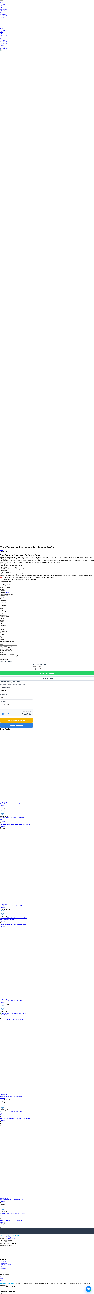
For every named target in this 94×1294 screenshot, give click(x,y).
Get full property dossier (16, 720)
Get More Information (47, 678)
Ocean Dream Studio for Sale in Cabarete (12, 804)
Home (2, 45)
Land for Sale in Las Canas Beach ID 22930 (13, 906)
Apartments (3, 4)
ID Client (2, 14)
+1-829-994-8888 (9, 1238)
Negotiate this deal (16, 725)
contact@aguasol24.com (11, 1237)
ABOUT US (4, 15)
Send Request (4, 659)
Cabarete (2, 805)
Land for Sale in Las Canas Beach (13, 925)
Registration (3, 1263)
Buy (1, 1266)
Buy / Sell (3, 10)
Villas (1, 6)
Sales (1, 2)
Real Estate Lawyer (5, 1265)
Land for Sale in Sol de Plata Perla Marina (12, 1001)
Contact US (3, 17)
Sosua (1, 550)
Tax (1, 12)
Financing (3, 1268)
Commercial (3, 9)
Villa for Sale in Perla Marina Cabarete (11, 1096)
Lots (1, 7)
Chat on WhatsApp (47, 673)
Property (2, 47)
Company (3, 1261)
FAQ (1, 1269)
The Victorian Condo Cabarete (11, 1220)
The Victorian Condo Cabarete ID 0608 (11, 1199)
